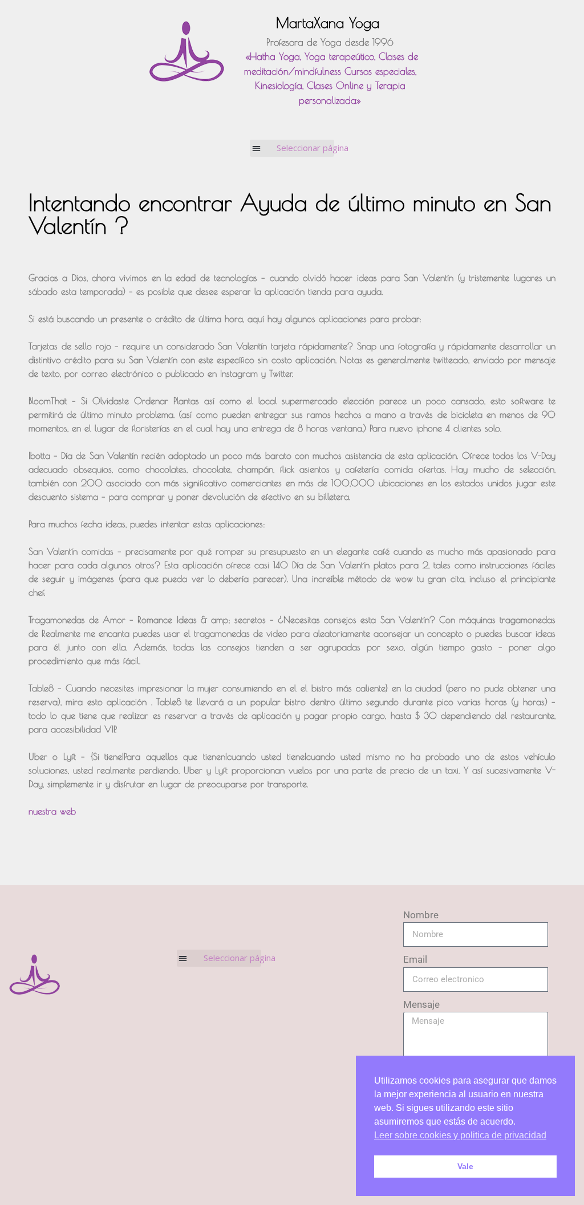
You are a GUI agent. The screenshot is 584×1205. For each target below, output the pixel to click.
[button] (292, 148)
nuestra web (52, 811)
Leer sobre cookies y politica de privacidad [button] (460, 1135)
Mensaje (421, 1004)
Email (415, 959)
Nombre (421, 915)
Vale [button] (465, 1166)
